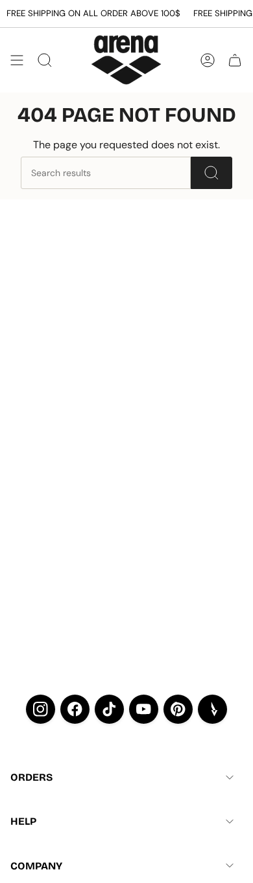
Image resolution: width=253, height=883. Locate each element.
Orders (31, 777)
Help (23, 821)
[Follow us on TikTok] (109, 709)
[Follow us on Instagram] (40, 709)
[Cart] (234, 60)
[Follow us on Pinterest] (178, 709)
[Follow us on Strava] (212, 709)
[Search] (211, 173)
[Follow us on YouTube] (143, 709)
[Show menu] (17, 60)
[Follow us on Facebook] (75, 709)
